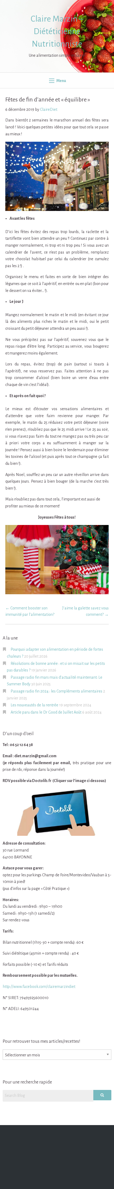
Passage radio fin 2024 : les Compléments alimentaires (56, 691)
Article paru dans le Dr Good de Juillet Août (46, 712)
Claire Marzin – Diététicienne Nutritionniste (57, 31)
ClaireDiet (48, 109)
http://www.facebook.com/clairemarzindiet (39, 986)
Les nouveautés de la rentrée (34, 705)
